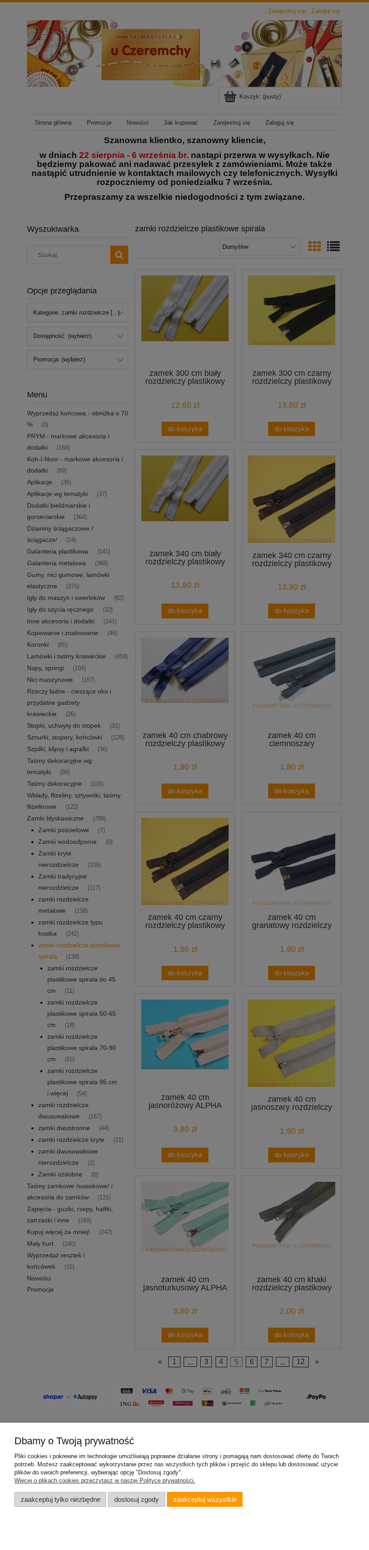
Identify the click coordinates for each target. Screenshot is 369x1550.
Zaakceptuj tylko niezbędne (60, 1499)
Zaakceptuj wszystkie (205, 1499)
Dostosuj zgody (136, 1499)
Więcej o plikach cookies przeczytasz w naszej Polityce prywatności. (104, 1480)
